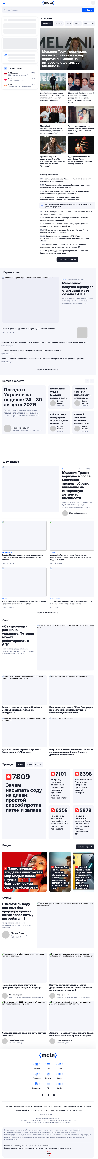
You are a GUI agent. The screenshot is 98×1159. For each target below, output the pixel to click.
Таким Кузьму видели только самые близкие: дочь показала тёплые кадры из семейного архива (81, 129)
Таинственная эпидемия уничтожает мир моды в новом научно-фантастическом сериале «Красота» (24, 872)
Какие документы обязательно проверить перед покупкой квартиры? (22, 986)
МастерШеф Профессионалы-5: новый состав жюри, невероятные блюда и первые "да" (51, 129)
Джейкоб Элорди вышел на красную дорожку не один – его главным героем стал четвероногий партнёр (52, 96)
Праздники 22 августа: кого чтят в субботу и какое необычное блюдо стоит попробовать (59, 822)
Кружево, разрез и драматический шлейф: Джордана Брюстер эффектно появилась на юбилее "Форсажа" (52, 161)
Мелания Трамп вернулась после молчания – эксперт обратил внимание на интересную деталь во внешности (76, 485)
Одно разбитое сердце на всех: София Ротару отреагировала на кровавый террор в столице (80, 160)
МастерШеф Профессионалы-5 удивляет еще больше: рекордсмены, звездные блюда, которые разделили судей (81, 98)
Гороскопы (37, 1078)
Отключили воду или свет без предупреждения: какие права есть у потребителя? (17, 911)
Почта (48, 1068)
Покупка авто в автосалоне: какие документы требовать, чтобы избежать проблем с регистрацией (71, 987)
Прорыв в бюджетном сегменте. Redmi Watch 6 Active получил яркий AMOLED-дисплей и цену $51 (42, 359)
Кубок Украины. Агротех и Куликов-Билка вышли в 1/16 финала (21, 750)
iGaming (59, 1088)
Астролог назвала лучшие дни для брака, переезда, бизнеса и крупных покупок (71, 1034)
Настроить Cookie (58, 1110)
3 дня (29, 764)
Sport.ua (35, 1110)
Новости (37, 1068)
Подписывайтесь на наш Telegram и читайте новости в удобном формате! (68, 205)
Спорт (68, 23)
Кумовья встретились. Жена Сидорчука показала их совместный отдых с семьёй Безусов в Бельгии (71, 710)
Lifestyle (58, 23)
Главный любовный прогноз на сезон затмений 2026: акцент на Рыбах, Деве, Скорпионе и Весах (83, 419)
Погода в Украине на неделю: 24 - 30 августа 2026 (23, 397)
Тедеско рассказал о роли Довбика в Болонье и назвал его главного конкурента (22, 710)
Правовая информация (72, 1106)
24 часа (20, 764)
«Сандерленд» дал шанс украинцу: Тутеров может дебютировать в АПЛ (18, 635)
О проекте (45, 1110)
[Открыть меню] (4, 3)
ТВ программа (15, 68)
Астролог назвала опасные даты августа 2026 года (24, 1034)
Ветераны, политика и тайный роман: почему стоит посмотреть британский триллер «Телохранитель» (44, 342)
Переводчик (36, 1088)
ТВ (48, 1088)
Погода (77, 23)
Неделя (38, 764)
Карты (59, 1078)
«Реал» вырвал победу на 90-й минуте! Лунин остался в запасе (28, 329)
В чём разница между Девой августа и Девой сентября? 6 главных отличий (59, 419)
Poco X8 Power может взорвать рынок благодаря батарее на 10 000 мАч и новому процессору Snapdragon (83, 872)
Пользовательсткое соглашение (47, 1106)
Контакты (88, 1106)
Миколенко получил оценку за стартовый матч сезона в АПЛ (77, 288)
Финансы (48, 1078)
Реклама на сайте (21, 1110)
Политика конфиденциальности (18, 1106)
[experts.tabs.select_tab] (87, 381)
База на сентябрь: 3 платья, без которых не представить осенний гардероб (83, 786)
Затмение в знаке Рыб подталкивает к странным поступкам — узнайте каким (82, 393)
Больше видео (84, 847)
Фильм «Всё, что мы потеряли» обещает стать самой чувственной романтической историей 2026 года (60, 872)
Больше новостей (46, 369)
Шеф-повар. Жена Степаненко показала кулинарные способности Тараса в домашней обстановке (71, 752)
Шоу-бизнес (47, 23)
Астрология (89, 23)
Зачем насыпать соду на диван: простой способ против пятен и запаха (31, 350)
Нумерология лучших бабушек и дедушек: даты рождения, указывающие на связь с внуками (58, 393)
